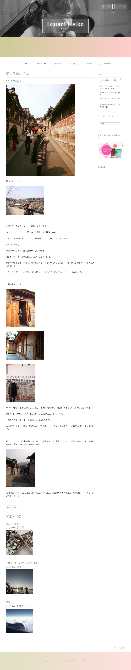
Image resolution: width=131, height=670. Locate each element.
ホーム (26, 64)
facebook (121, 7)
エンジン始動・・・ (15, 524)
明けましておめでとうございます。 (23, 563)
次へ (14, 507)
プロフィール (42, 64)
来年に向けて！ (105, 98)
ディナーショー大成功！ (108, 105)
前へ (8, 507)
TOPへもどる (119, 648)
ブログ (89, 64)
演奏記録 (73, 64)
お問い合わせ (105, 64)
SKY (8, 602)
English (107, 7)
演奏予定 (58, 64)
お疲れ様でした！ (106, 92)
